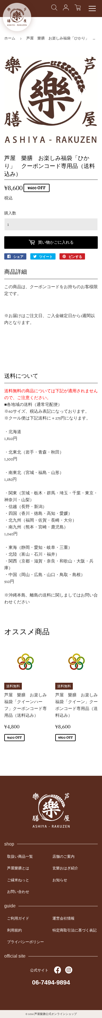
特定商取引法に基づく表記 (74, 930)
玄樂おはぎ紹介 (65, 868)
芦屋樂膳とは (18, 868)
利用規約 (14, 930)
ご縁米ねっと (18, 880)
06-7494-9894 (51, 982)
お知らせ (59, 880)
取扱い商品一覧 (20, 856)
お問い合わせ (18, 891)
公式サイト (39, 970)
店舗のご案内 (63, 856)
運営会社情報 (63, 918)
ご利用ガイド (18, 918)
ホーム (9, 38)
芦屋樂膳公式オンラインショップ (55, 1014)
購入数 (10, 213)
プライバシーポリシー (25, 941)
